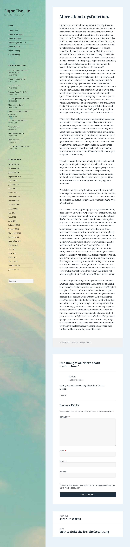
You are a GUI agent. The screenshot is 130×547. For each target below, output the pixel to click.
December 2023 (14, 168)
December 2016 (14, 205)
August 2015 (13, 245)
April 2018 (12, 180)
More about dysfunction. (17, 120)
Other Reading (14, 51)
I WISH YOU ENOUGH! (17, 79)
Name (63, 451)
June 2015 (12, 253)
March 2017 (13, 193)
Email (63, 461)
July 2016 (12, 213)
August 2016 (13, 209)
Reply (63, 395)
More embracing (15, 140)
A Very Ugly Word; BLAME (18, 98)
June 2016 (12, 217)
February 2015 (14, 265)
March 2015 (13, 261)
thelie (75, 342)
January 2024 (13, 164)
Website (63, 472)
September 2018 (14, 176)
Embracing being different (18, 146)
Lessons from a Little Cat (18, 92)
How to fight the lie (15, 105)
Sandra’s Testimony (15, 34)
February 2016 (14, 225)
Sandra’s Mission (14, 38)
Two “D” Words (14, 127)
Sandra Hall (13, 30)
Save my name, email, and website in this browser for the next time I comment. (87, 486)
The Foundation (14, 86)
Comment (65, 417)
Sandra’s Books (14, 46)
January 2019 (13, 172)
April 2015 (12, 257)
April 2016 (12, 221)
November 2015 (14, 233)
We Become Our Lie (16, 133)
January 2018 (13, 184)
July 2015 (12, 249)
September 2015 (14, 241)
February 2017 (14, 197)
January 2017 (13, 201)
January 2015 (13, 269)
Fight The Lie (17, 11)
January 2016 (13, 229)
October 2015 (13, 237)
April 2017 (12, 189)
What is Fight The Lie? (17, 42)
